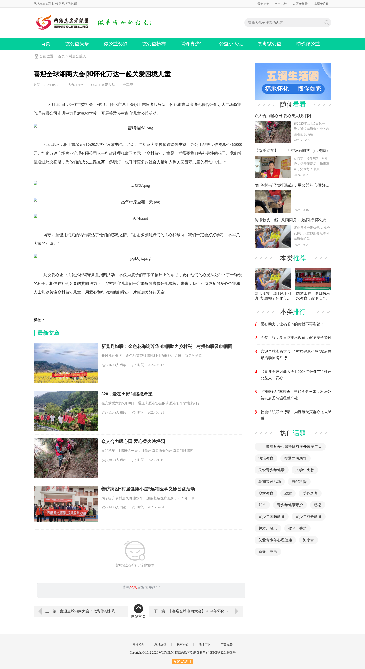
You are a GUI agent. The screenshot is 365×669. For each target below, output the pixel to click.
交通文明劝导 (295, 458)
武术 (262, 505)
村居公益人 (77, 56)
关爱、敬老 (267, 528)
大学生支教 (304, 470)
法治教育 (265, 458)
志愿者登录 (300, 4)
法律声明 (205, 644)
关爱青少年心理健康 (275, 540)
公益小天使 (231, 43)
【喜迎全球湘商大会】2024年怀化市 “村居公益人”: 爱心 (296, 375)
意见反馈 (160, 644)
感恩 (317, 505)
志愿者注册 (321, 4)
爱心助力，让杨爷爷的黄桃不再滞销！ (292, 324)
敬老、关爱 (297, 528)
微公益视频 (115, 43)
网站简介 (138, 644)
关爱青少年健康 (271, 470)
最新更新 (263, 4)
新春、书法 (267, 552)
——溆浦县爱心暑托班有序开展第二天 (290, 447)
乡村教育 (265, 493)
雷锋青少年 (192, 43)
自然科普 (299, 482)
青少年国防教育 (271, 517)
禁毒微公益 (269, 43)
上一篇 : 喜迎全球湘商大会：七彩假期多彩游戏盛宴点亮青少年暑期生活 (82, 611)
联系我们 (182, 644)
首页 (45, 43)
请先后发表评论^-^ (141, 587)
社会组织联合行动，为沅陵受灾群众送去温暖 (296, 415)
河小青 (308, 540)
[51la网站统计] (182, 661)
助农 (288, 493)
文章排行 (281, 4)
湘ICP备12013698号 (223, 652)
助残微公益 (308, 43)
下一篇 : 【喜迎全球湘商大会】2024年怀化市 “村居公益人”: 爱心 (198, 611)
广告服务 (227, 644)
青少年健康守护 (290, 505)
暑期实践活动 (269, 482)
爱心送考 (310, 493)
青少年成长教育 (308, 517)
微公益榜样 (154, 43)
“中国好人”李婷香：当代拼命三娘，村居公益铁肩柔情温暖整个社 (296, 395)
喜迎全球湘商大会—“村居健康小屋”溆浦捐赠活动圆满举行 (296, 354)
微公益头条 (77, 43)
